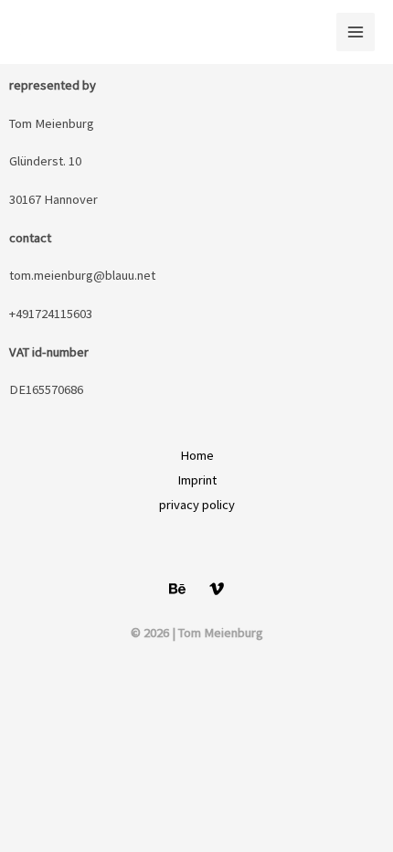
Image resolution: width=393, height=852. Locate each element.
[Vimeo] (216, 588)
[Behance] (177, 588)
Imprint (197, 480)
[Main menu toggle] (355, 32)
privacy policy (197, 504)
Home (197, 455)
